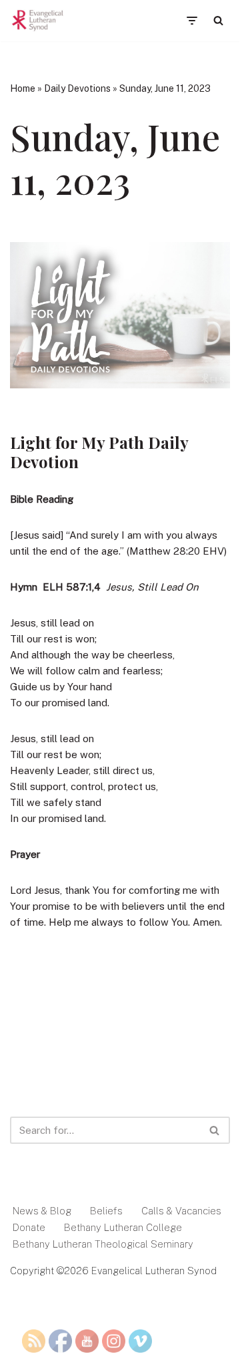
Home (22, 88)
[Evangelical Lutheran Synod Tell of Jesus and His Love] (38, 20)
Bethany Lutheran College (123, 1227)
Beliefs (106, 1210)
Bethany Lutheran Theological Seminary (103, 1244)
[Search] (218, 20)
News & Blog (42, 1210)
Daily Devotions (77, 88)
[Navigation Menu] (192, 20)
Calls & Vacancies (181, 1210)
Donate (29, 1227)
